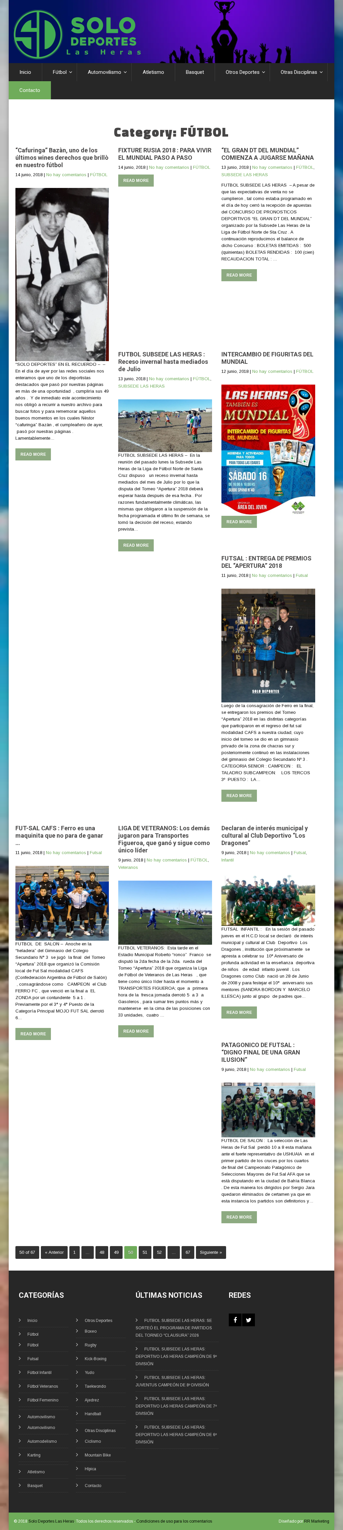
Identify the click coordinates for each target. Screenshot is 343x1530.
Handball (93, 1414)
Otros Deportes (243, 72)
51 (145, 1252)
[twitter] (248, 1320)
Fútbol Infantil (39, 1372)
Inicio (25, 72)
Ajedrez (92, 1400)
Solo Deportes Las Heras (51, 1521)
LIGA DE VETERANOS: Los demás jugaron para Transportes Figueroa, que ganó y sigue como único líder (164, 839)
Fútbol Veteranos (42, 1386)
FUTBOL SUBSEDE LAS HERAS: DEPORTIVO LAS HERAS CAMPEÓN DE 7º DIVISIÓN (176, 1406)
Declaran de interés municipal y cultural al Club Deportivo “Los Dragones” (264, 835)
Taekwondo (95, 1386)
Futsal (302, 575)
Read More (33, 454)
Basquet (195, 72)
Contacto (29, 90)
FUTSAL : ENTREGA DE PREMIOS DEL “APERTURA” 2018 (266, 562)
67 (188, 1252)
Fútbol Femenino (42, 1400)
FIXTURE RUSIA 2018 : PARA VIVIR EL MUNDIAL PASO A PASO (164, 154)
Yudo (89, 1372)
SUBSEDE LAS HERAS (244, 174)
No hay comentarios (66, 174)
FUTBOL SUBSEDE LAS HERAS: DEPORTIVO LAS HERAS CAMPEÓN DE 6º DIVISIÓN (176, 1434)
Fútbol (60, 72)
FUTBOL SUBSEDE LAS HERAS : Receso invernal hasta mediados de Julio (163, 362)
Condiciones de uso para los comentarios (174, 1521)
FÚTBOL (99, 174)
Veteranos (128, 867)
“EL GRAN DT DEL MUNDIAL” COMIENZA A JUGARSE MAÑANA (267, 154)
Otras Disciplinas (299, 72)
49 (116, 1252)
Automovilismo (104, 72)
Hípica (90, 1469)
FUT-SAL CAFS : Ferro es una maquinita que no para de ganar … (59, 835)
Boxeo (90, 1331)
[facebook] (235, 1320)
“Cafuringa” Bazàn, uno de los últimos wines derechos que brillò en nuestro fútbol (62, 157)
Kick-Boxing (96, 1358)
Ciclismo (93, 1441)
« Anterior (54, 1252)
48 (101, 1252)
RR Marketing (316, 1521)
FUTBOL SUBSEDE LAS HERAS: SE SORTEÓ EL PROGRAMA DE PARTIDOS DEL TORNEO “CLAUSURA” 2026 (174, 1328)
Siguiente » (211, 1252)
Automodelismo (42, 1441)
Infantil (227, 859)
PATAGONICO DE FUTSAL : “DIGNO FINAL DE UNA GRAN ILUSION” (260, 1052)
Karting (34, 1455)
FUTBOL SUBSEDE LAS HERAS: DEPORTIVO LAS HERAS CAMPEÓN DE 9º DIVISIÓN (176, 1356)
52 (159, 1252)
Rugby (90, 1345)
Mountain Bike (98, 1455)
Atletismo (153, 72)
